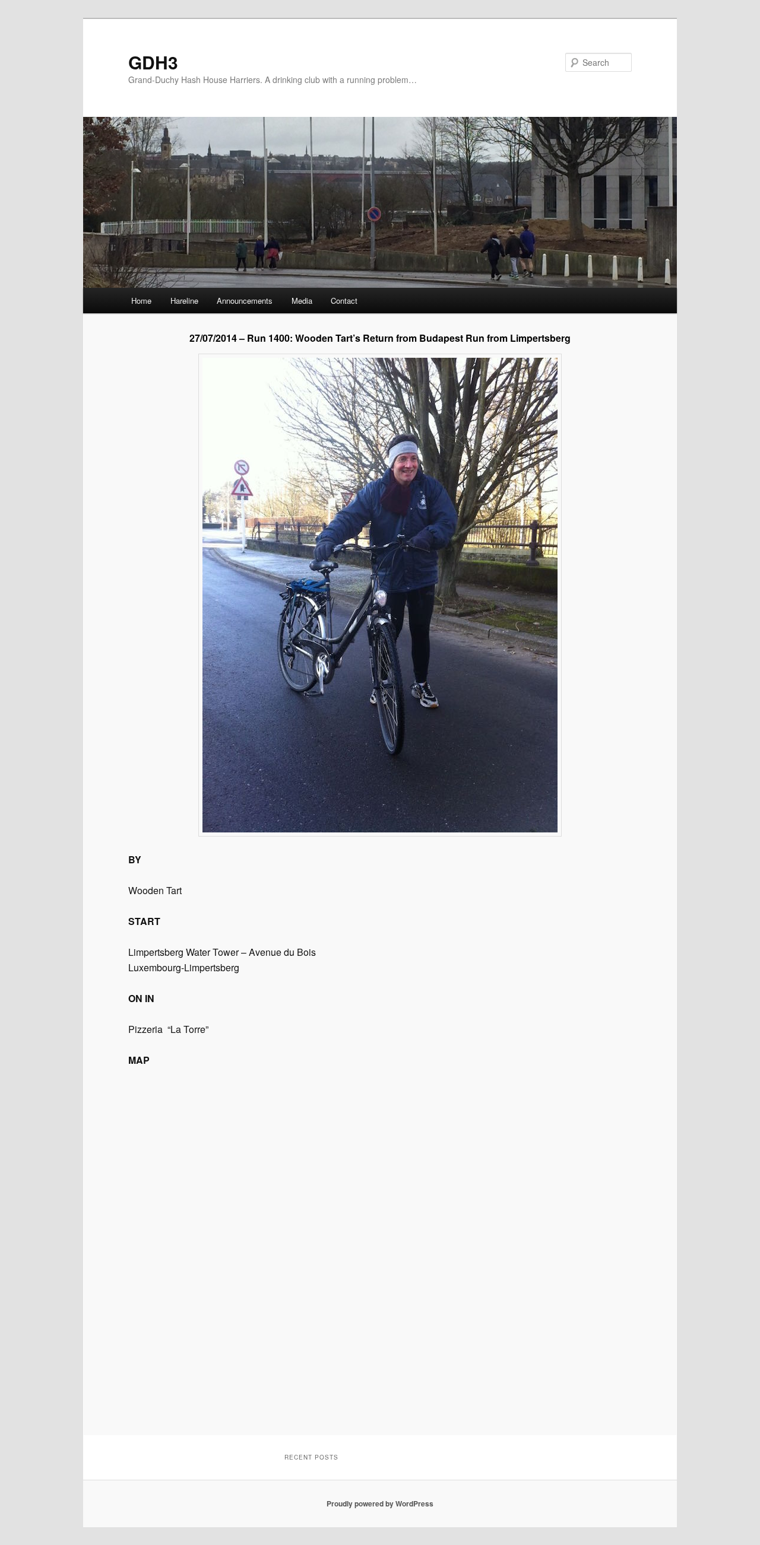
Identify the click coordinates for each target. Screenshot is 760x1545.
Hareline (184, 300)
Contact (344, 300)
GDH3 (153, 62)
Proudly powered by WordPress (380, 1503)
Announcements (245, 300)
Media (302, 300)
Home (141, 300)
